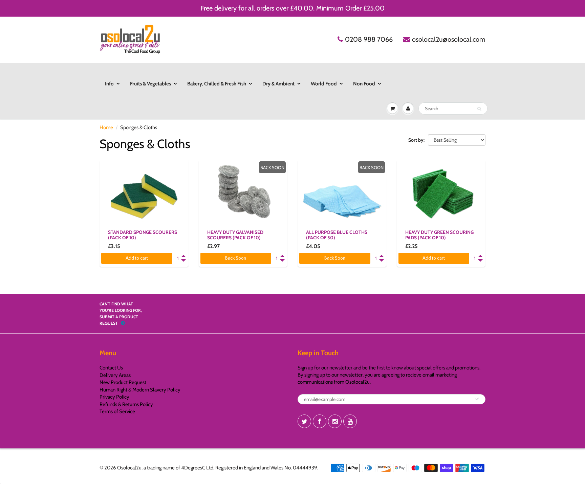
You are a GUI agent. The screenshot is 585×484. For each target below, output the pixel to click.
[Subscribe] (477, 399)
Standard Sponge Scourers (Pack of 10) (142, 235)
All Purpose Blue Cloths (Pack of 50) (336, 235)
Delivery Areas (115, 375)
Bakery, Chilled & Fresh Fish (216, 84)
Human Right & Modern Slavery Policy (140, 390)
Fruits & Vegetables (150, 84)
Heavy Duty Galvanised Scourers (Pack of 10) (235, 235)
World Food (324, 84)
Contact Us (111, 368)
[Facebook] (319, 421)
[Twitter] (304, 421)
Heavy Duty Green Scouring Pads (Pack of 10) (439, 235)
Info (109, 84)
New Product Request (123, 382)
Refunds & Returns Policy (126, 404)
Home (106, 127)
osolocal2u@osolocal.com (448, 39)
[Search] (479, 108)
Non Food (364, 84)
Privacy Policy (114, 397)
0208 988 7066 (369, 39)
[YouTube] (350, 421)
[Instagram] (335, 421)
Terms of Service (117, 411)
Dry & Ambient (278, 84)
